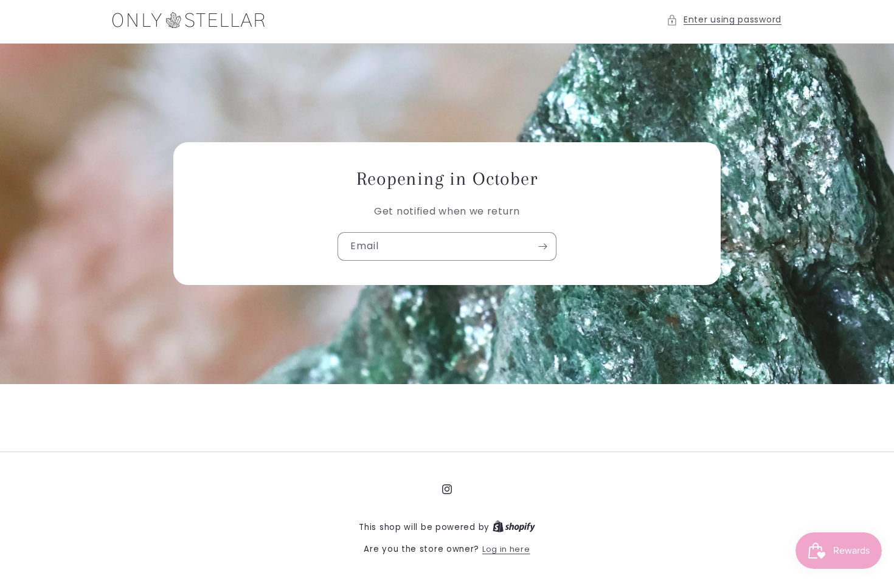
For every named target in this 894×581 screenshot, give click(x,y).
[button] (724, 19)
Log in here (506, 549)
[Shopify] (514, 527)
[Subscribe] (542, 247)
